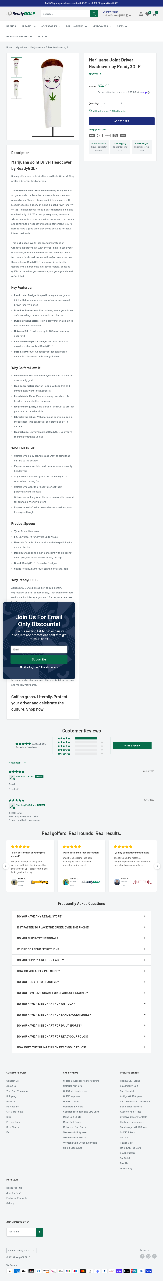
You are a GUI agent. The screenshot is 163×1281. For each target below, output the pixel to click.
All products (21, 47)
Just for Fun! (13, 1192)
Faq (8, 1132)
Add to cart (121, 121)
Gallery (10, 1203)
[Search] (94, 13)
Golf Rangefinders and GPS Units (81, 1111)
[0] (154, 14)
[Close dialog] (71, 606)
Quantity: (94, 103)
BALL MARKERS (74, 26)
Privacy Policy (14, 1121)
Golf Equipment (72, 1096)
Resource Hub (14, 1187)
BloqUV (124, 1163)
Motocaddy (126, 1168)
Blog (8, 1116)
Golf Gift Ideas (71, 1101)
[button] (64, 738)
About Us (11, 1085)
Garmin (124, 1137)
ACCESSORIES (49, 26)
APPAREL (26, 26)
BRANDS (11, 26)
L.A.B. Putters (127, 1152)
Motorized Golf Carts (74, 1126)
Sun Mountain (127, 1090)
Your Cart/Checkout (17, 1090)
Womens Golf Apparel (75, 1132)
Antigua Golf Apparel (131, 1096)
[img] (16, 771)
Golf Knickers (127, 1132)
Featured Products (16, 1197)
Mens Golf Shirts (72, 1116)
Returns (10, 1101)
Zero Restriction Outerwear (135, 1101)
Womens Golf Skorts (74, 1137)
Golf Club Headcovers (75, 1090)
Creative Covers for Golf (133, 1116)
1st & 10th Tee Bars (130, 1147)
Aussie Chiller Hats (130, 1111)
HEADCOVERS (100, 26)
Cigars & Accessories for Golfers (81, 1080)
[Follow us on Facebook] (142, 1256)
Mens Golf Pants (72, 1121)
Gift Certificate (14, 1111)
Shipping (11, 1096)
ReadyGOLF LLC (22, 1257)
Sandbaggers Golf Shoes (133, 1126)
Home (9, 47)
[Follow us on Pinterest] (154, 1256)
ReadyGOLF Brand (130, 1080)
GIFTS (120, 26)
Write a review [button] (132, 745)
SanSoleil (125, 1158)
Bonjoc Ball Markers (131, 1106)
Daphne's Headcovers (132, 1121)
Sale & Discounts (72, 1147)
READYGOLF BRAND (17, 36)
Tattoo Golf (126, 1142)
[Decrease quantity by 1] (104, 103)
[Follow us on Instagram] (148, 1256)
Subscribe (39, 659)
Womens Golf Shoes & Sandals (80, 1142)
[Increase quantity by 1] (121, 103)
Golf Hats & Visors (73, 1106)
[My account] (141, 14)
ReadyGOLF (95, 74)
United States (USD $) (18, 1250)
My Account (12, 1106)
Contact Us (12, 1080)
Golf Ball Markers (72, 1085)
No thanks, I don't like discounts (39, 667)
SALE (40, 36)
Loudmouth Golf (129, 1085)
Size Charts (12, 1126)
